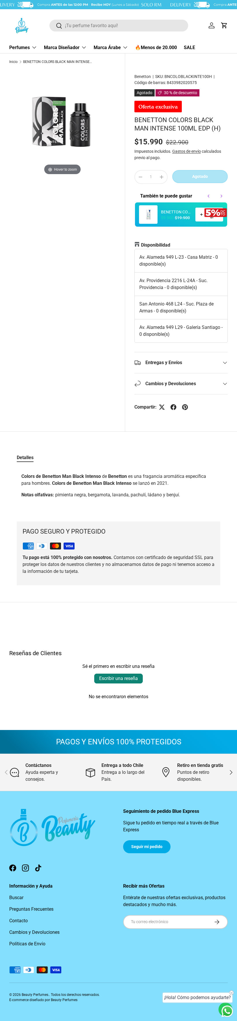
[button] (224, 25)
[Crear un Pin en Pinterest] (185, 407)
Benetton (142, 76)
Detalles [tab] (25, 457)
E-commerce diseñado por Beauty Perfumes (43, 1000)
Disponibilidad (155, 245)
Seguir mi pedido (146, 846)
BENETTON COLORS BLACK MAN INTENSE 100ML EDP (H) (57, 62)
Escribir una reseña (118, 678)
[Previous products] (208, 196)
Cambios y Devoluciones (34, 932)
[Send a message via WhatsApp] (227, 1011)
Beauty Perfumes (35, 995)
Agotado (200, 176)
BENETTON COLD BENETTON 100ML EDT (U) (176, 212)
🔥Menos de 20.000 (156, 47)
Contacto (18, 920)
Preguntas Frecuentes (31, 909)
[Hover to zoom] (62, 123)
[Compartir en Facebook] (173, 407)
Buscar (16, 897)
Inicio (13, 62)
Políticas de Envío (27, 944)
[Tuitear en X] (162, 407)
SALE (189, 47)
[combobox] (118, 25)
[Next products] (221, 196)
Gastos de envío (186, 151)
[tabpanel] (118, 488)
